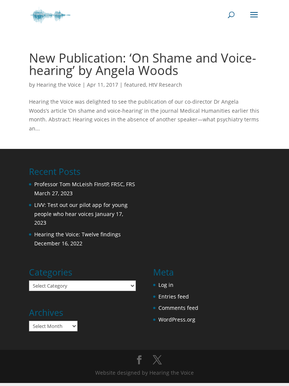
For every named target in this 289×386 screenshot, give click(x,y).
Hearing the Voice (59, 84)
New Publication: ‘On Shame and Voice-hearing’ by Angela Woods (142, 64)
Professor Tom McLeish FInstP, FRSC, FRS (84, 184)
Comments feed (178, 307)
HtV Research (165, 84)
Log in (165, 284)
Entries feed (173, 296)
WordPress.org (176, 319)
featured (135, 84)
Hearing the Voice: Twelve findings (77, 234)
